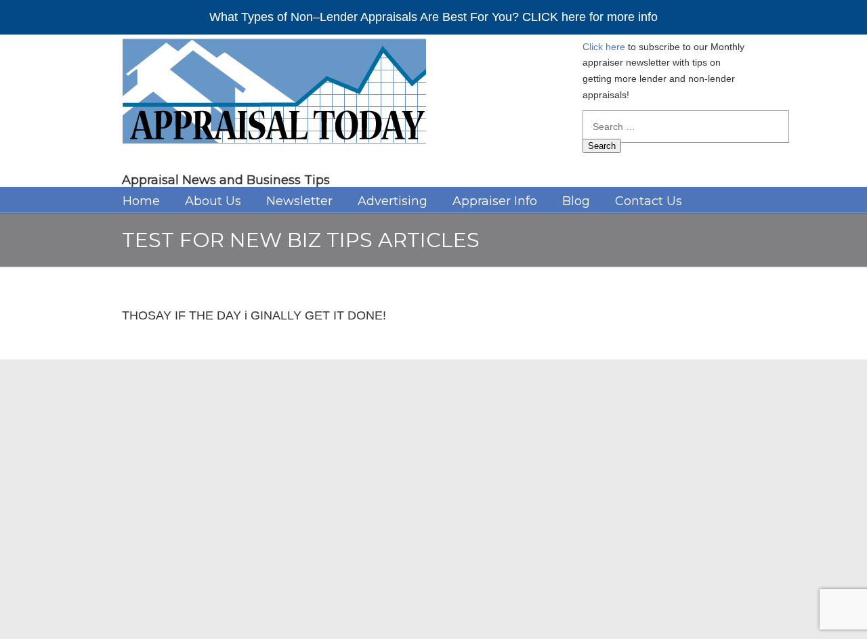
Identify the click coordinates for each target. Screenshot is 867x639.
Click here (604, 46)
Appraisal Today (274, 96)
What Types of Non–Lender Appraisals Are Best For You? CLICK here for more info (433, 17)
